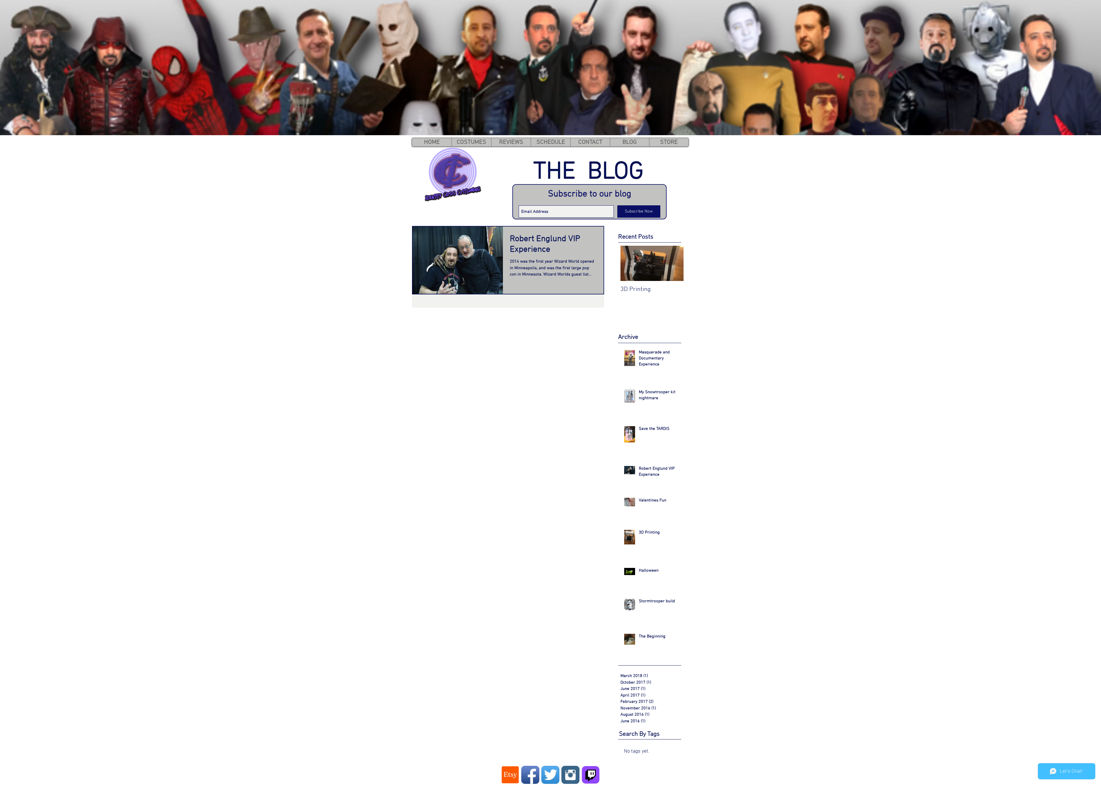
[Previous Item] (629, 263)
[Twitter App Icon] (550, 775)
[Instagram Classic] (570, 775)
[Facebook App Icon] (530, 775)
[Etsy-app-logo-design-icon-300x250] (510, 775)
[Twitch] (590, 775)
